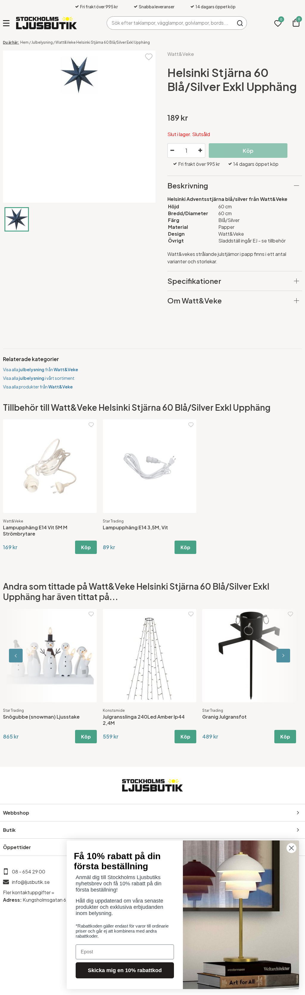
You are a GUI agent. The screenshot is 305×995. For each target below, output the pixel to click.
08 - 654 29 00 (28, 871)
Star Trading (113, 521)
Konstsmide (114, 710)
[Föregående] (30, 656)
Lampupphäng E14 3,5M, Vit (135, 527)
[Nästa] (275, 656)
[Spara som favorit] (148, 56)
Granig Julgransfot (224, 717)
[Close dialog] (291, 848)
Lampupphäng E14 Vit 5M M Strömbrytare (35, 530)
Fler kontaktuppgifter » (28, 892)
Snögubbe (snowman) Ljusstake (41, 717)
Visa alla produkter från (38, 386)
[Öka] (200, 150)
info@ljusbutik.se (31, 882)
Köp (86, 547)
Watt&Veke (180, 54)
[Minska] (172, 150)
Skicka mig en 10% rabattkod (125, 970)
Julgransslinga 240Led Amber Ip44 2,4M (144, 720)
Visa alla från (40, 369)
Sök (240, 23)
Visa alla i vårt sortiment (38, 378)
